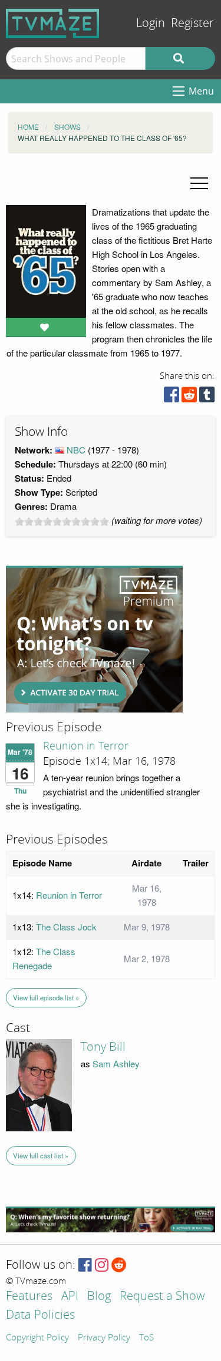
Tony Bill (103, 1047)
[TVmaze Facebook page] (85, 1265)
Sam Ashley (116, 1063)
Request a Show (162, 1297)
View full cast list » (40, 1155)
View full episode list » (46, 997)
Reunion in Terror (85, 746)
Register (192, 23)
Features (29, 1297)
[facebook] (171, 397)
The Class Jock (66, 926)
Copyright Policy (37, 1338)
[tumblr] (207, 397)
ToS (146, 1338)
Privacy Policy (104, 1338)
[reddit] (189, 397)
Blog (99, 1297)
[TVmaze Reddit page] (119, 1265)
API (69, 1297)
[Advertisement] (94, 639)
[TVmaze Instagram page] (101, 1265)
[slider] (62, 521)
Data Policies (40, 1315)
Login (150, 23)
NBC (76, 449)
